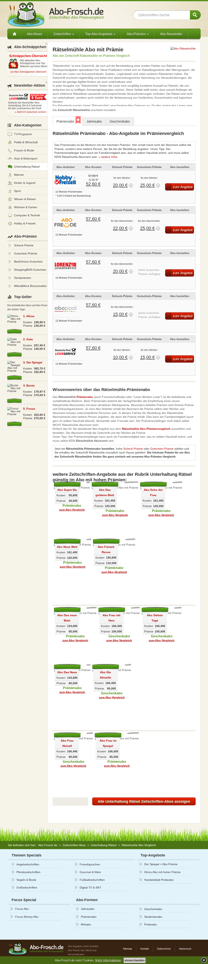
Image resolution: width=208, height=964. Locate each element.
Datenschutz (164, 948)
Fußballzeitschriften (92, 879)
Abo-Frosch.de (47, 845)
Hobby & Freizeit (24, 223)
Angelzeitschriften (27, 864)
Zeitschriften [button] (62, 34)
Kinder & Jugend (24, 182)
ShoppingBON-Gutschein (30, 269)
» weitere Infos (108, 156)
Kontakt (144, 948)
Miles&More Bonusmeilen (30, 286)
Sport (17, 191)
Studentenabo (153, 916)
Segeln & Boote (26, 879)
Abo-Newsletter (171, 34)
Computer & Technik (27, 215)
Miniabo (86, 924)
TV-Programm (23, 134)
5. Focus (29, 408)
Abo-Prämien (25, 236)
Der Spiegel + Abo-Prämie (161, 864)
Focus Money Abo (26, 916)
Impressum (185, 948)
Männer (19, 174)
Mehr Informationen (108, 960)
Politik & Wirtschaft (26, 142)
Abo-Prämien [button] (137, 34)
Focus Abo (22, 908)
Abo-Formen (87, 900)
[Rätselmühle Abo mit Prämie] (183, 48)
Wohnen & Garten (25, 207)
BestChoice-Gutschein (28, 261)
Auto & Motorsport (25, 158)
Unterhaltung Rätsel (27, 166)
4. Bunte (29, 385)
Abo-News (34, 34)
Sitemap (127, 948)
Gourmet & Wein (90, 872)
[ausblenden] (203, 960)
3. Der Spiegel (32, 362)
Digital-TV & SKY (90, 887)
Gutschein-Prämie (161, 448)
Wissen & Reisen (25, 199)
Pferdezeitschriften (28, 872)
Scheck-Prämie (133, 448)
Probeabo (150, 924)
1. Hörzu (29, 316)
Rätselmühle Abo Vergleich (139, 845)
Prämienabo (65, 121)
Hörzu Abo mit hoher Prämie (162, 872)
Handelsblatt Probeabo (159, 879)
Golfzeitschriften (26, 887)
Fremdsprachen (90, 864)
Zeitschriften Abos (74, 845)
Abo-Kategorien (27, 125)
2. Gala (28, 339)
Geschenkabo (120, 121)
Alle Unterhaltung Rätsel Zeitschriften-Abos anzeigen (144, 801)
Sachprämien (22, 277)
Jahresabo (94, 121)
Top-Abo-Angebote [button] (99, 34)
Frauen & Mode (24, 150)
